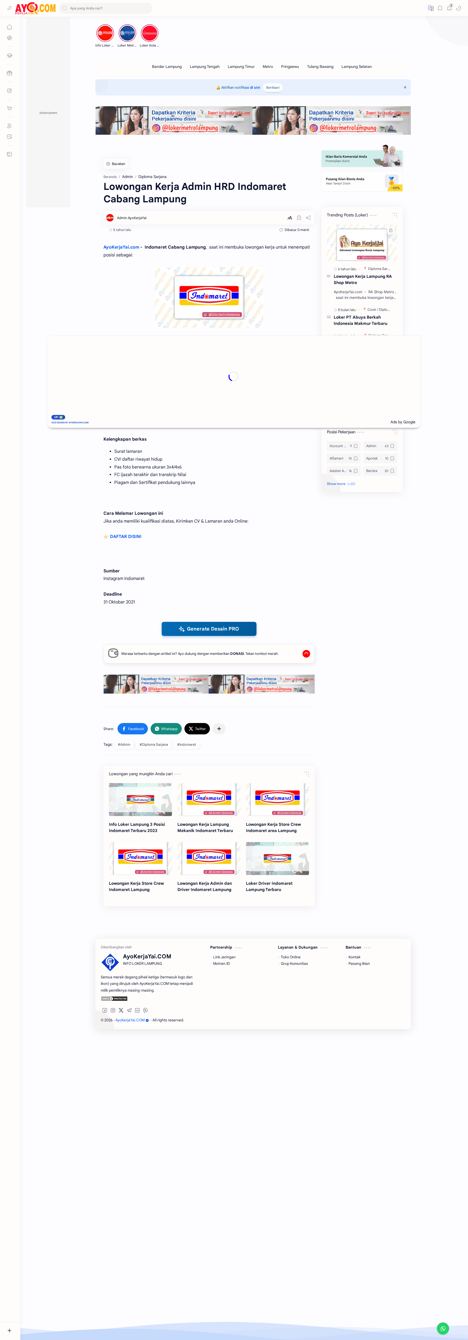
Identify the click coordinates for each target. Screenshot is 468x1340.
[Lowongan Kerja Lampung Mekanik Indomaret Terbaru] (208, 799)
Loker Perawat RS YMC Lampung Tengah (356, 372)
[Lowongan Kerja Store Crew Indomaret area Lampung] (277, 799)
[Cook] (373, 309)
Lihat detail (100, 1318)
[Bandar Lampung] (167, 66)
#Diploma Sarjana (153, 744)
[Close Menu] (405, 87)
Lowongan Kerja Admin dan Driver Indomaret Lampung (204, 886)
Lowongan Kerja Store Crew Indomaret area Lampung (273, 827)
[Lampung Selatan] (357, 66)
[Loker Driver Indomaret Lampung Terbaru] (277, 858)
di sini (255, 87)
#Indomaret (186, 744)
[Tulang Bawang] (320, 66)
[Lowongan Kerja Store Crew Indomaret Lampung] (140, 858)
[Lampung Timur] (241, 66)
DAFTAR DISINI (125, 536)
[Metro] (268, 66)
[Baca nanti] (299, 218)
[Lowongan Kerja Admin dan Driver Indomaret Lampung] (208, 858)
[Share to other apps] (219, 728)
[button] (458, 8)
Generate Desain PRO (213, 629)
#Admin (124, 744)
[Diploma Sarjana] (382, 268)
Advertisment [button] (48, 113)
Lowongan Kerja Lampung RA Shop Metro (363, 279)
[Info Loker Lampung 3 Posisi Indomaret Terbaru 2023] (140, 799)
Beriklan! (273, 87)
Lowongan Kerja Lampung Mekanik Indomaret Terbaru (205, 827)
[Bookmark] (440, 8)
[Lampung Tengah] (205, 66)
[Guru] (373, 388)
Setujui (50, 1318)
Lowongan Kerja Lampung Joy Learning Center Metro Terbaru (364, 399)
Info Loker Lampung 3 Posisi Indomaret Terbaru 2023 (137, 827)
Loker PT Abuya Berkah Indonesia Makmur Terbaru (360, 320)
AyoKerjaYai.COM (130, 1020)
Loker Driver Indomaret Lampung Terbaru (269, 886)
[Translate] (431, 8)
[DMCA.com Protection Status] (148, 998)
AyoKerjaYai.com (121, 247)
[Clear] (147, 8)
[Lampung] (386, 388)
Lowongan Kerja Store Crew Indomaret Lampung (136, 886)
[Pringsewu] (290, 66)
